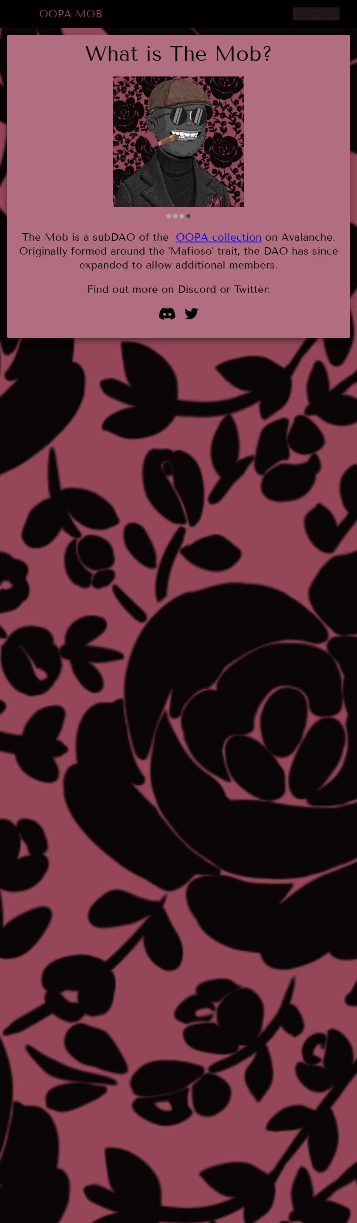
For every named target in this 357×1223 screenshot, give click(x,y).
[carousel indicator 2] (175, 216)
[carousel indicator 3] (181, 216)
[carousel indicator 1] (168, 216)
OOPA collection (219, 237)
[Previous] (126, 148)
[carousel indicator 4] (188, 216)
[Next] (230, 148)
